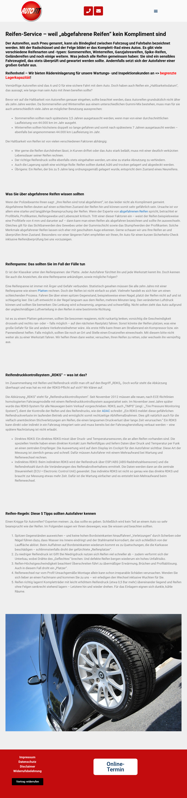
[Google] (130, 789)
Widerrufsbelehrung (27, 771)
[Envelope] (98, 11)
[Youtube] (115, 789)
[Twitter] (123, 789)
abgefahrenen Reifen (134, 211)
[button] (156, 11)
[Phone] (88, 11)
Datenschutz (27, 762)
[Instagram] (108, 789)
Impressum (27, 757)
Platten (43, 291)
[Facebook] (100, 789)
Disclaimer (27, 766)
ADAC (106, 411)
